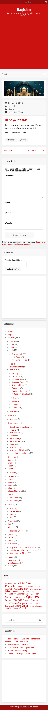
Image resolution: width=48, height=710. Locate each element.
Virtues (13, 411)
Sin (29, 600)
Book (33, 584)
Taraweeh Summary (20, 391)
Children (20, 586)
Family (10, 466)
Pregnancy (14, 501)
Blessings (12, 457)
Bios (28, 583)
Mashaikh (9, 594)
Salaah (10, 537)
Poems (38, 594)
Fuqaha (13, 430)
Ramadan (13, 369)
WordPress (24, 707)
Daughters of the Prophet (21, 427)
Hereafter (14, 511)
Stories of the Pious (18, 553)
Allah (12, 508)
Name (8, 202)
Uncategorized (14, 563)
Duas (12, 344)
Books (11, 460)
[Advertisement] (24, 45)
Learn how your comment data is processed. (24, 243)
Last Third (16, 376)
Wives (10, 608)
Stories (11, 543)
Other (12, 436)
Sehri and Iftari (18, 385)
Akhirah (11, 332)
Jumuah (14, 592)
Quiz (10, 524)
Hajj (11, 350)
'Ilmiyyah (15, 402)
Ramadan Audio (18, 382)
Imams (39, 589)
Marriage (11, 494)
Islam (10, 488)
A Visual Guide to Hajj (17, 650)
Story (8, 603)
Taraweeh (16, 388)
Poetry (11, 505)
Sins (11, 517)
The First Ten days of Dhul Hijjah (22, 653)
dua (6, 589)
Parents (13, 514)
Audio (10, 415)
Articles (11, 338)
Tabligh (11, 557)
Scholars (13, 447)
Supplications (25, 603)
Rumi (26, 600)
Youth (23, 608)
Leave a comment (15, 112)
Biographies (13, 423)
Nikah (26, 594)
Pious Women (16, 441)
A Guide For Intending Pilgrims (21, 647)
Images (11, 485)
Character (11, 140)
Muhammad (19, 594)
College (15, 404)
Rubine (35, 707)
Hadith (24, 588)
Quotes (23, 140)
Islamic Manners (15, 491)
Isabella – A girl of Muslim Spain (23, 550)
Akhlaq (16, 583)
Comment (9, 176)
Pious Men (14, 438)
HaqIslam (24, 9)
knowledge (21, 592)
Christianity (30, 586)
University (16, 407)
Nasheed (13, 419)
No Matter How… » (36, 150)
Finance (13, 347)
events (11, 463)
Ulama (18, 605)
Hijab (10, 479)
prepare (15, 597)
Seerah (11, 540)
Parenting (14, 498)
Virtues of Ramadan (20, 394)
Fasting (15, 373)
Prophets (12, 521)
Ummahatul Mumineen (19, 453)
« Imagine (8, 150)
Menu (4, 74)
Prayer (8, 597)
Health (12, 364)
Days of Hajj (17, 354)
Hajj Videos (17, 357)
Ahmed (11, 106)
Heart (35, 589)
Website (8, 223)
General (11, 468)
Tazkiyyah (9, 606)
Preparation (17, 379)
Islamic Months (16, 367)
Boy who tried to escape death (23, 547)
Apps (10, 335)
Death (12, 341)
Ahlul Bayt (8, 584)
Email (7, 213)
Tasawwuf (12, 560)
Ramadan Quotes (17, 531)
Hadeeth (11, 476)
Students (13, 398)
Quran (10, 535)
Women (16, 608)
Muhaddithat (15, 433)
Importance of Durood (18, 645)
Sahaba (13, 444)
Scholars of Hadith (18, 450)
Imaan (10, 482)
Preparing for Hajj (19, 360)
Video (10, 566)
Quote (11, 109)
